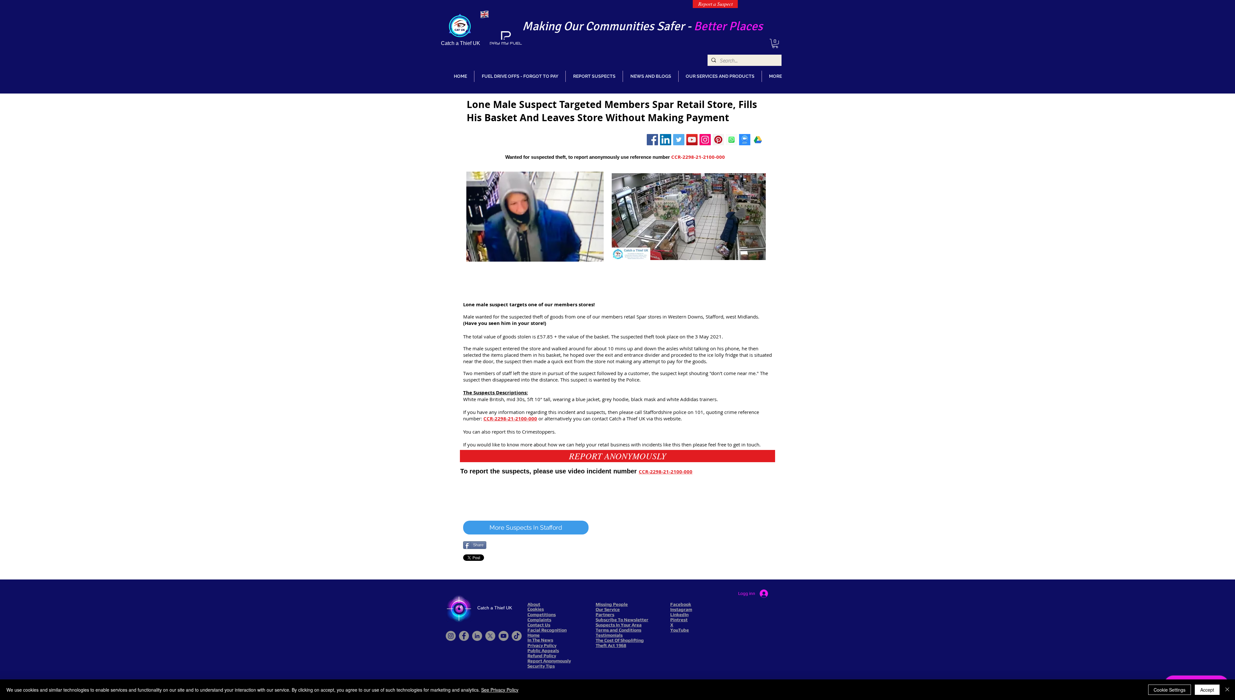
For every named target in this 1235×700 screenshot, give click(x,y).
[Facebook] (464, 636)
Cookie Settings (1169, 690)
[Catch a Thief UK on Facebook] (652, 139)
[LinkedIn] (477, 636)
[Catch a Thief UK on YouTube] (692, 139)
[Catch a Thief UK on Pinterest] (718, 139)
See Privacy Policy (499, 690)
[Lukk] (1227, 690)
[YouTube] (503, 636)
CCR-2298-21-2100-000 (698, 157)
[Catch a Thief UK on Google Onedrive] (758, 139)
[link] (775, 43)
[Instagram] (705, 139)
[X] (490, 636)
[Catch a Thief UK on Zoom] (744, 139)
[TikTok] (517, 636)
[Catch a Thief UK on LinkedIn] (665, 139)
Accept (1207, 690)
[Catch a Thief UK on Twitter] (678, 139)
